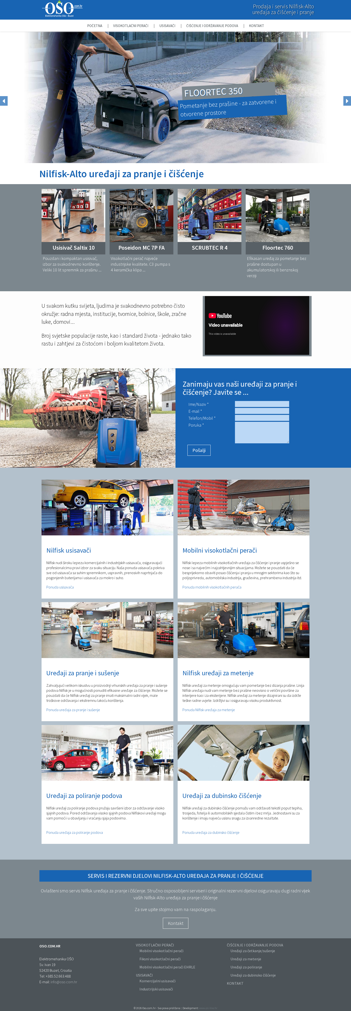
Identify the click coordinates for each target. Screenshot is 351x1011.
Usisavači (167, 25)
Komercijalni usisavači (157, 980)
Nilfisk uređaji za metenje (218, 673)
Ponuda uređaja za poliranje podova (74, 832)
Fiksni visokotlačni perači (160, 958)
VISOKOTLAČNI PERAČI (155, 945)
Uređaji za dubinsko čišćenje (221, 795)
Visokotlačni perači (131, 25)
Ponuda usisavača (60, 587)
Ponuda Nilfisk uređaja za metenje (208, 709)
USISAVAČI (144, 975)
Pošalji (199, 450)
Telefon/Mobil (200, 418)
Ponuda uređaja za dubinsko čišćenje (210, 832)
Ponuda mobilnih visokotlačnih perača (211, 587)
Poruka (194, 425)
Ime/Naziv (197, 404)
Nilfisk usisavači (68, 550)
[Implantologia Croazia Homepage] (62, 15)
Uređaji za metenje (245, 958)
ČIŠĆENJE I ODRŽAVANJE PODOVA (255, 945)
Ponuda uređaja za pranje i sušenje (73, 709)
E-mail (193, 411)
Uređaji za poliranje (246, 967)
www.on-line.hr (208, 1008)
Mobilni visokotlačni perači (219, 550)
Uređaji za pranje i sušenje (82, 673)
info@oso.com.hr (64, 981)
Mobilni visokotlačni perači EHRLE (167, 967)
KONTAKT (235, 983)
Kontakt (256, 25)
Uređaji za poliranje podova (84, 795)
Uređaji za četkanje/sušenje (252, 950)
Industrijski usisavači (156, 989)
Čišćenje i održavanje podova (212, 25)
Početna (95, 25)
